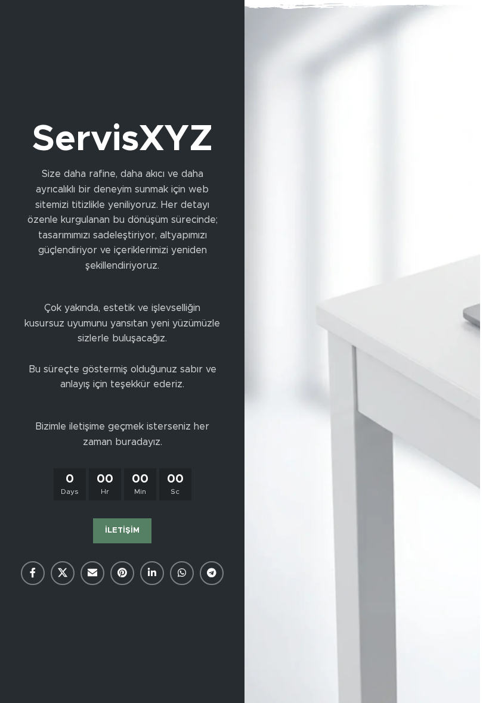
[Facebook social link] (33, 573)
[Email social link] (92, 573)
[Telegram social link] (212, 573)
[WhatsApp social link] (182, 573)
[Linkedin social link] (152, 573)
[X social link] (63, 573)
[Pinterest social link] (122, 573)
